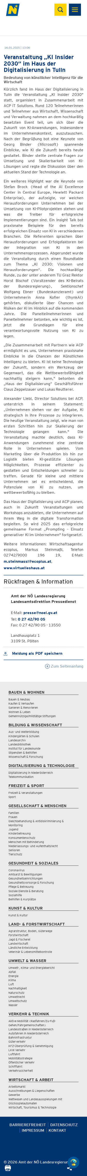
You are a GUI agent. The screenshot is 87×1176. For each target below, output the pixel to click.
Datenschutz (64, 1125)
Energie (13, 976)
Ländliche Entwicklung (23, 947)
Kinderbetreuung (19, 833)
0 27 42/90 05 (31, 619)
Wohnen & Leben (19, 712)
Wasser (13, 1005)
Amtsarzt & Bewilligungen (25, 874)
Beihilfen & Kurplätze (22, 899)
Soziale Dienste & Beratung (26, 891)
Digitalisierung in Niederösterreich (30, 772)
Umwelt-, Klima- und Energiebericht (31, 968)
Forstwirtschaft (18, 935)
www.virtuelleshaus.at (24, 568)
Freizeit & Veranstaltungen (25, 793)
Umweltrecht (16, 997)
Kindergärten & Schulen (23, 736)
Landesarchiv (17, 740)
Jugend (13, 829)
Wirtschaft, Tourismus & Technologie (32, 1107)
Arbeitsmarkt (16, 1086)
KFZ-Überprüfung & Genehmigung (30, 1046)
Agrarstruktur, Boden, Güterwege (30, 931)
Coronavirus (16, 870)
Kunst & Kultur (18, 915)
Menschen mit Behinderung (26, 842)
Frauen (12, 817)
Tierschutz (15, 854)
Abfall (12, 972)
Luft (11, 984)
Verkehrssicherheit (20, 1070)
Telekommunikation (21, 777)
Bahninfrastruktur (20, 1037)
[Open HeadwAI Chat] (73, 1162)
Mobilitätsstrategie (20, 1058)
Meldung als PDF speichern (36, 653)
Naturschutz (16, 992)
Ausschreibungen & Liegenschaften (31, 1091)
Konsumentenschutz (21, 838)
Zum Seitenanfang (66, 666)
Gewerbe (14, 1095)
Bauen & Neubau (19, 699)
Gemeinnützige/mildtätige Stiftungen (32, 716)
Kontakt (57, 1130)
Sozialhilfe (15, 895)
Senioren (14, 850)
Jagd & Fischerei (19, 939)
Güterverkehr (17, 1041)
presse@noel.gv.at (40, 612)
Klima (12, 980)
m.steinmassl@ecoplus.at (27, 561)
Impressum (33, 1130)
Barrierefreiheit (27, 1125)
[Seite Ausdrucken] (8, 1169)
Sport (12, 797)
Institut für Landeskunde (24, 748)
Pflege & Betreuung (21, 886)
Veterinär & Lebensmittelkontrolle (30, 952)
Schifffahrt (15, 1066)
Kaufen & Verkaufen (21, 703)
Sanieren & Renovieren (23, 707)
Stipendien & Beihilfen (22, 752)
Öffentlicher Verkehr (21, 1062)
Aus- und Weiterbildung (23, 732)
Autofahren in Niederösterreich (28, 1033)
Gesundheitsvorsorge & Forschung (31, 882)
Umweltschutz (17, 1001)
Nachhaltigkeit (17, 988)
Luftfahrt (14, 1054)
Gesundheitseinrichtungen (25, 878)
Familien (13, 813)
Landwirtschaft (18, 943)
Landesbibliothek (19, 744)
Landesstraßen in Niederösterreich (30, 1029)
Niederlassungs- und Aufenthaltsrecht (33, 846)
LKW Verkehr (16, 1050)
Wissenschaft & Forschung (25, 757)
